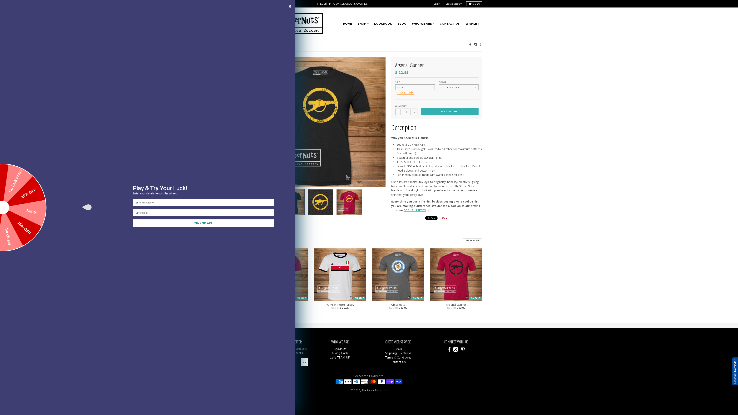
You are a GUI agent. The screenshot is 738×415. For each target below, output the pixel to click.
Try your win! (203, 223)
